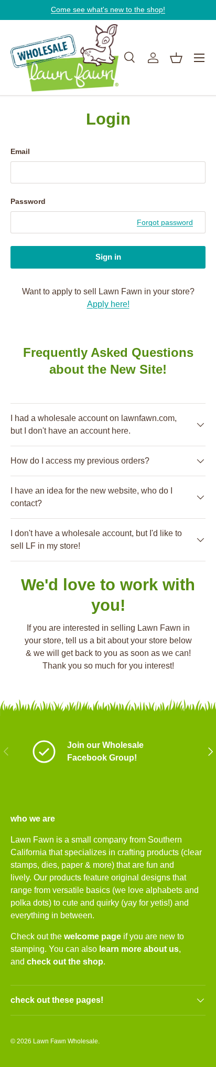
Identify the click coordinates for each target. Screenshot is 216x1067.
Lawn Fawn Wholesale (65, 1041)
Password (28, 201)
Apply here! (108, 304)
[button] (176, 57)
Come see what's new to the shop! (108, 9)
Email (20, 151)
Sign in (108, 257)
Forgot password (165, 222)
